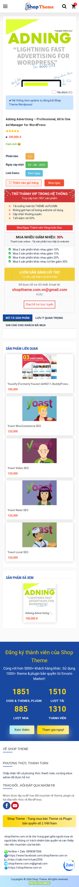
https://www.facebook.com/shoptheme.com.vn (37, 855)
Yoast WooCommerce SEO (24, 426)
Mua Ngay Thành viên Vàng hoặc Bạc (39, 227)
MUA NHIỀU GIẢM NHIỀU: (39, 237)
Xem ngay (34, 173)
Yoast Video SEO (18, 468)
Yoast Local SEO (18, 552)
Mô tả (18, 317)
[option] (39, 604)
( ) (64, 92)
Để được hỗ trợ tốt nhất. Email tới (40, 284)
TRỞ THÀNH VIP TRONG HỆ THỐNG (40, 194)
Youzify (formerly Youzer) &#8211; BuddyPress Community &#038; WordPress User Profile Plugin (39, 383)
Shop (57, 100)
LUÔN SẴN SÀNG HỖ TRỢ (39, 272)
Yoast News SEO (18, 510)
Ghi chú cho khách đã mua (26, 325)
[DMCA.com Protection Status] (39, 882)
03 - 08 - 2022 (36, 164)
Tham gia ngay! (53, 730)
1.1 (30, 156)
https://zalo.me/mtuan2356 (25, 859)
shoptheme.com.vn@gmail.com (39, 289)
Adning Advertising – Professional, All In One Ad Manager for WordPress (38, 613)
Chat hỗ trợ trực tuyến (39, 304)
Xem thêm (22, 730)
